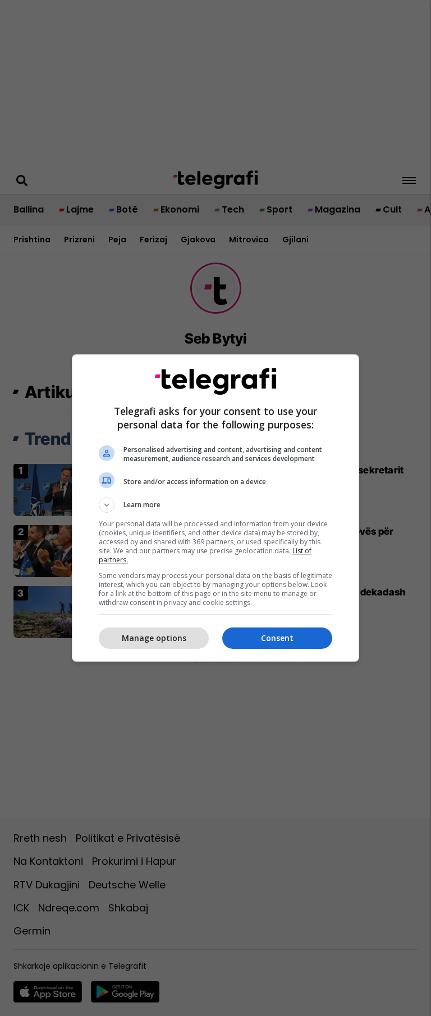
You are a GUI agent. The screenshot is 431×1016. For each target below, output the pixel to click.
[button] (215, 505)
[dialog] (215, 508)
